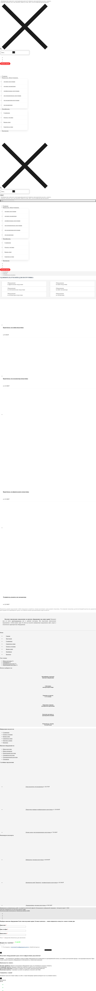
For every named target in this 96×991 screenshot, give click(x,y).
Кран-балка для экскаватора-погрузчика (15, 378)
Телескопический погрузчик (10, 757)
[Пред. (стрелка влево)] (0, 981)
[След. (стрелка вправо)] (2, 981)
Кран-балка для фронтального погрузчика (16, 492)
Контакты (8, 654)
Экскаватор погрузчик (9, 755)
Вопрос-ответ (9, 649)
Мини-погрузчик (7, 661)
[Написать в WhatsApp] (4, 59)
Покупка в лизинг (7, 740)
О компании (9, 641)
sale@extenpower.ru (16, 621)
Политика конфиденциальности (8, 910)
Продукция (9, 638)
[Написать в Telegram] (4, 57)
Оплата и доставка (11, 646)
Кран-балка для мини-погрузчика (13, 327)
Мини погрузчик (7, 749)
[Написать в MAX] (4, 60)
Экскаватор (6, 662)
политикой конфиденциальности (20, 947)
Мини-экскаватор (7, 751)
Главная (8, 636)
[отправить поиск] (13, 52)
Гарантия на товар (10, 644)
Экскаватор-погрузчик (9, 663)
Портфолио (9, 651)
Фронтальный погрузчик (9, 665)
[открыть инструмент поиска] (24, 49)
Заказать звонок (5, 63)
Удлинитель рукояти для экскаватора (14, 597)
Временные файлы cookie (23, 910)
